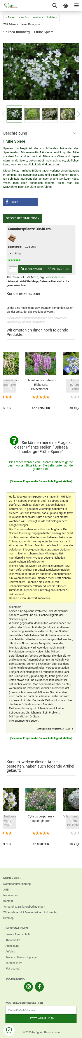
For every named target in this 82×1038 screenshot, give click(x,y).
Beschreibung (15, 133)
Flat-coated (12, 968)
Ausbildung (12, 945)
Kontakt (8, 901)
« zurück (24, 17)
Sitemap (8, 918)
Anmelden (38, 321)
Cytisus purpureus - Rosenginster (41, 818)
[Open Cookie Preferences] (9, 1030)
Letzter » (52, 17)
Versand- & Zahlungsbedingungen (24, 906)
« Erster (10, 17)
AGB (6, 889)
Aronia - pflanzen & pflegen (21, 957)
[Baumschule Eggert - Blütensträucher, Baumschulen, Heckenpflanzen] (8, 5)
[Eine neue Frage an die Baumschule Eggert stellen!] (41, 481)
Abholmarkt (12, 940)
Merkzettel (60, 268)
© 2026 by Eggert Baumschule (41, 1032)
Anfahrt (10, 951)
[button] (20, 202)
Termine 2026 (13, 962)
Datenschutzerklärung (17, 883)
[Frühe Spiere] (41, 71)
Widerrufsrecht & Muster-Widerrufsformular (30, 912)
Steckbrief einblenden (22, 218)
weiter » (38, 17)
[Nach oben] (70, 1031)
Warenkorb (33, 268)
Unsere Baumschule (17, 934)
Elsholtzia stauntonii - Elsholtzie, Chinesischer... (41, 385)
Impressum (10, 895)
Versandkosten (55, 277)
